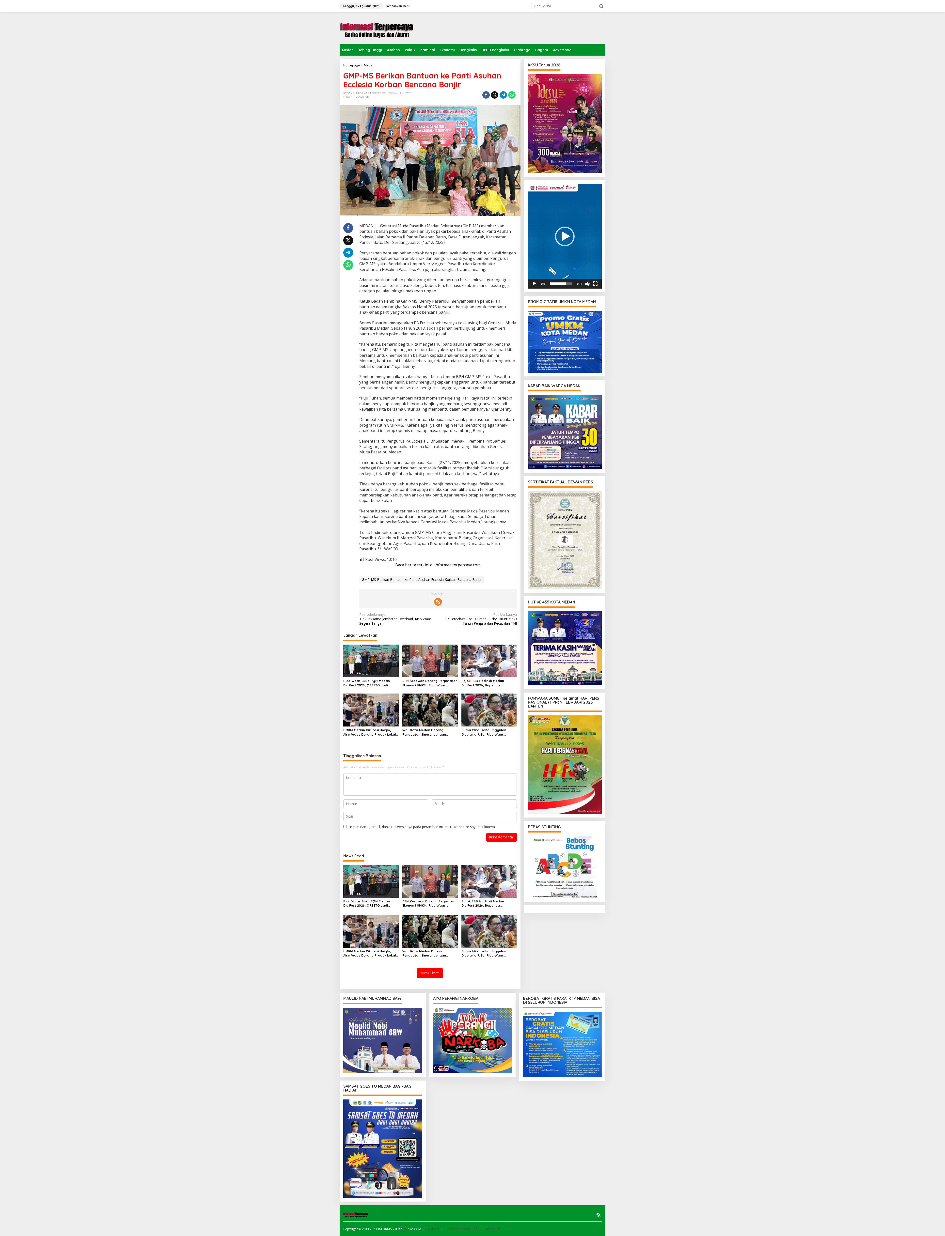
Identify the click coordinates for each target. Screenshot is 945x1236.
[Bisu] (587, 283)
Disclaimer (493, 1229)
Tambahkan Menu (397, 6)
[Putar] (534, 283)
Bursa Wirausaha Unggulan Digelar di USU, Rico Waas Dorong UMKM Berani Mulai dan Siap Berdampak (487, 732)
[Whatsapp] (512, 95)
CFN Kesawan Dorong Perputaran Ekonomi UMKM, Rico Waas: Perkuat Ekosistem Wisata (429, 683)
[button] (601, 6)
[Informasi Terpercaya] (376, 28)
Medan (347, 96)
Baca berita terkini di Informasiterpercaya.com (438, 565)
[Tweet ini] (494, 95)
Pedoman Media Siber (462, 1229)
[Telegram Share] (503, 95)
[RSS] (438, 602)
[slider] (561, 283)
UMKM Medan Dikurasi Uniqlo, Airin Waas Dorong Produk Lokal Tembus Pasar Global (369, 732)
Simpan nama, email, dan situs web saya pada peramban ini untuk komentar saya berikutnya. (421, 826)
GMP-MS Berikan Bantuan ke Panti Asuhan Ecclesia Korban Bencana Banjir (422, 579)
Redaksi (433, 1229)
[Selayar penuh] (595, 283)
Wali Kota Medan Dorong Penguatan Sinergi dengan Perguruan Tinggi (424, 732)
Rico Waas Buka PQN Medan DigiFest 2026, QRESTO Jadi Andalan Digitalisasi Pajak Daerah (366, 683)
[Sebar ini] (486, 95)
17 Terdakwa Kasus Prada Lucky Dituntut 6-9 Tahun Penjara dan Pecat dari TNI (481, 619)
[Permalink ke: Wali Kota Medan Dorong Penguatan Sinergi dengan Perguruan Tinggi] (430, 710)
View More (430, 973)
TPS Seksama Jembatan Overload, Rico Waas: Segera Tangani (395, 619)
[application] (565, 236)
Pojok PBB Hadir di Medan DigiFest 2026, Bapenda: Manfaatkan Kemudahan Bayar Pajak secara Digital (487, 683)
